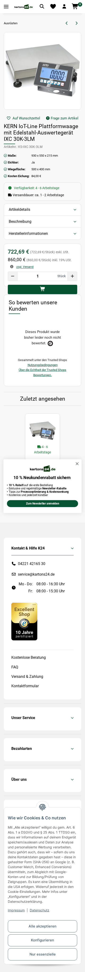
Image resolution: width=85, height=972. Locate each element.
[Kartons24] (23, 6)
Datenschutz (39, 910)
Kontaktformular (25, 686)
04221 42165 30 (31, 563)
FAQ (14, 667)
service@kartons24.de (36, 574)
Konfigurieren (42, 940)
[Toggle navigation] (6, 7)
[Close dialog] (77, 464)
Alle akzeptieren (42, 926)
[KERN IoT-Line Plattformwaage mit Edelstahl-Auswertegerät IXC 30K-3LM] (42, 430)
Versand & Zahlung (27, 676)
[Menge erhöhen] (72, 276)
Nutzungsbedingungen (43, 365)
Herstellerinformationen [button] (28, 233)
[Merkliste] (53, 6)
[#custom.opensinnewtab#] (24, 621)
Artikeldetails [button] (19, 209)
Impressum (16, 910)
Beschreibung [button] (20, 221)
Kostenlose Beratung (28, 657)
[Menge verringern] (12, 276)
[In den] (42, 289)
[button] (64, 6)
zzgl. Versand (25, 266)
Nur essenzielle (43, 954)
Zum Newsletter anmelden (42, 503)
